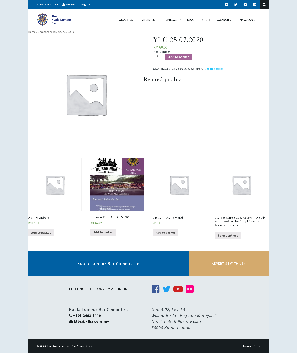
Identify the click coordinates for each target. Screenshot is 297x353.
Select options (228, 235)
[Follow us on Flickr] (254, 4)
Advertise (229, 263)
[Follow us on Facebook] (226, 4)
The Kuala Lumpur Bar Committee (69, 346)
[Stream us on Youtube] (245, 4)
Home (32, 32)
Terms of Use (251, 346)
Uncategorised (47, 32)
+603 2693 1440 (49, 4)
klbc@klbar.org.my (78, 4)
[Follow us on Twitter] (236, 4)
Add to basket (178, 57)
